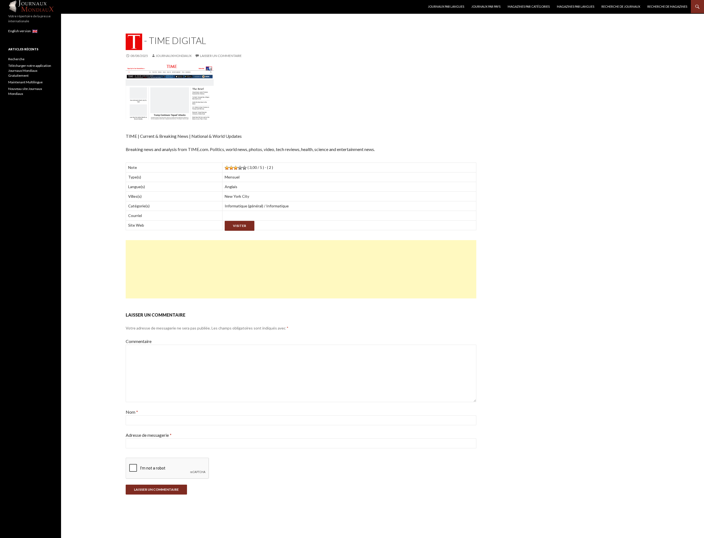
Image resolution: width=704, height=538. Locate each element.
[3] (235, 168)
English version (20, 31)
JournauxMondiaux (174, 56)
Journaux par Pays (486, 6)
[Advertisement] (291, 269)
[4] (240, 168)
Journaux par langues (446, 6)
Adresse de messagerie (149, 435)
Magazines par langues (575, 6)
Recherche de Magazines (667, 6)
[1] (227, 168)
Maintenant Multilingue (25, 82)
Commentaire (139, 341)
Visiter (239, 226)
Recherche (16, 59)
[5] (244, 168)
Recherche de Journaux (620, 6)
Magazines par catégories (529, 6)
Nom (132, 412)
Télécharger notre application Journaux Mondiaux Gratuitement (29, 71)
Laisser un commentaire (221, 56)
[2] (231, 168)
